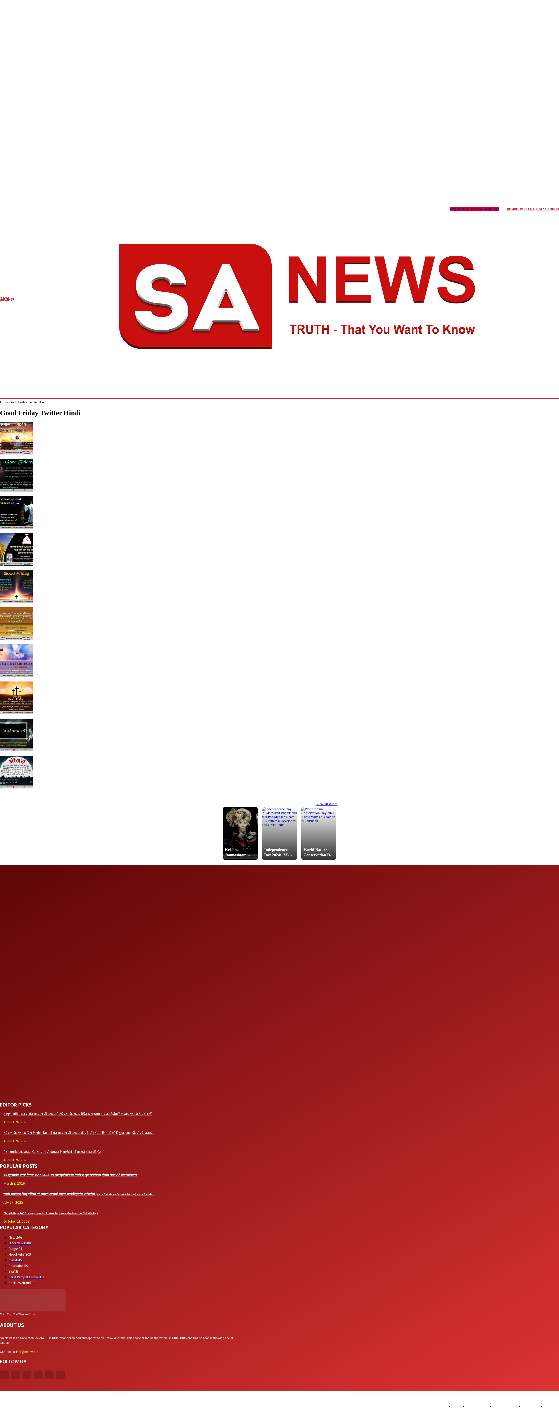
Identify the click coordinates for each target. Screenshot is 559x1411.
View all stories (326, 804)
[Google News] (81, 209)
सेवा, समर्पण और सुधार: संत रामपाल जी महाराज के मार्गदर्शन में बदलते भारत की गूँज (52, 1152)
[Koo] (19, 209)
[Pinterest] (46, 209)
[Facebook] (4, 1374)
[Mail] (37, 209)
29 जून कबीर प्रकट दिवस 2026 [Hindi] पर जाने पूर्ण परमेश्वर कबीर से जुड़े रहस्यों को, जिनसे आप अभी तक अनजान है (70, 1175)
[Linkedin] (28, 209)
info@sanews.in (27, 1352)
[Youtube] (72, 209)
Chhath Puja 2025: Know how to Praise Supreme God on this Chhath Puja (50, 1213)
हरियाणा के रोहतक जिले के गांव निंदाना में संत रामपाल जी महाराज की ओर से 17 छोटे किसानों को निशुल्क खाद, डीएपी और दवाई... (78, 1133)
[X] (55, 209)
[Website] (64, 209)
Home (4, 402)
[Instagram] (10, 209)
